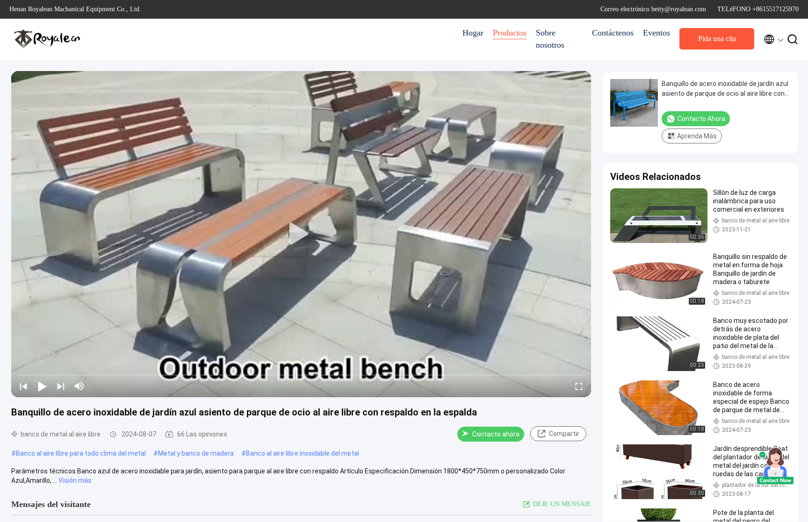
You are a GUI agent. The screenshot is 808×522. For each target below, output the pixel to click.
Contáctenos (613, 32)
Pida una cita (717, 39)
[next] (60, 386)
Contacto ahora (495, 434)
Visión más (75, 480)
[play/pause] (42, 386)
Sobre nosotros (550, 39)
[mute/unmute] (79, 386)
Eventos (656, 32)
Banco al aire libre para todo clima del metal (81, 453)
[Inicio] (46, 39)
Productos (510, 32)
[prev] (23, 386)
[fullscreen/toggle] (579, 386)
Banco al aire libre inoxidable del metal (302, 453)
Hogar (472, 32)
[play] (301, 234)
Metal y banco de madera (196, 453)
